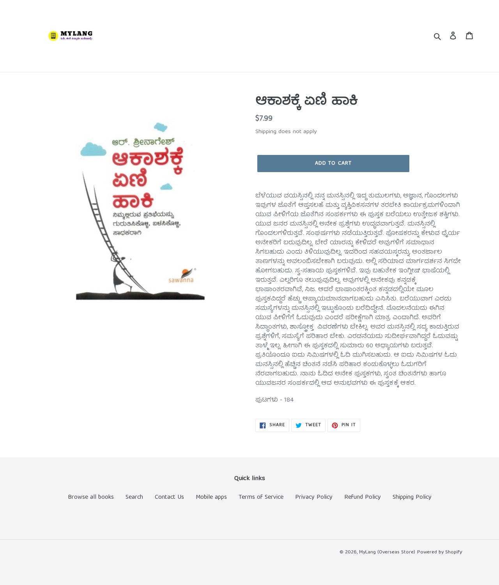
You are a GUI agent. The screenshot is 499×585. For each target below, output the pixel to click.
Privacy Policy (314, 497)
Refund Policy (362, 497)
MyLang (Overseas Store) (387, 552)
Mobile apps (211, 497)
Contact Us (169, 497)
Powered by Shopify (439, 552)
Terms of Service (261, 497)
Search (134, 497)
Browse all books (91, 497)
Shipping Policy (412, 497)
